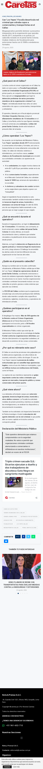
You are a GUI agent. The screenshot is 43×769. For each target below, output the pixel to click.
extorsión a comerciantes (24, 520)
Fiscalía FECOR (8, 524)
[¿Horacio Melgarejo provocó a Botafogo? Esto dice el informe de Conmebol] (21, 566)
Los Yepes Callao (22, 524)
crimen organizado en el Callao (14, 513)
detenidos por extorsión (29, 516)
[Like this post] (18, 536)
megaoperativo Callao (11, 527)
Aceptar (7, 767)
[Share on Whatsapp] (33, 536)
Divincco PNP (8, 520)
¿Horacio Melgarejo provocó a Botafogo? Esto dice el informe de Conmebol (21, 584)
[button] (4, 574)
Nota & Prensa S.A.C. (11, 695)
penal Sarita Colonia (29, 527)
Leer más (16, 767)
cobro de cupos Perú (11, 509)
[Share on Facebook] (23, 536)
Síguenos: (6, 755)
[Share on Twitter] (28, 536)
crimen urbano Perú (10, 516)
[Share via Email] (6, 541)
